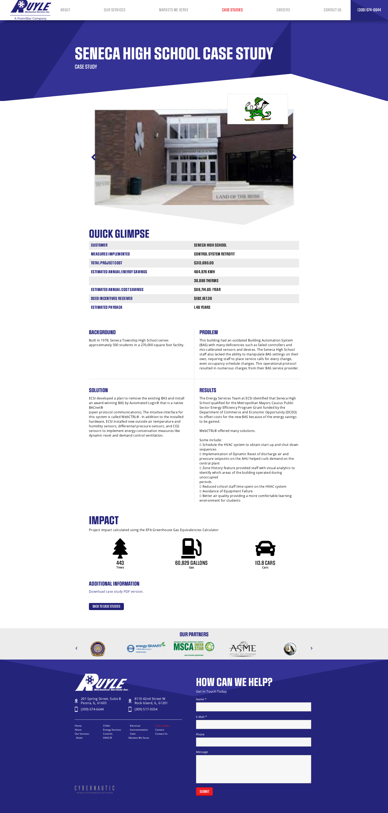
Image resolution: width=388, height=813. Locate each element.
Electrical (135, 725)
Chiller (106, 725)
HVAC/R (107, 737)
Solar (133, 733)
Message (202, 752)
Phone (200, 734)
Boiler (79, 737)
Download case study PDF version (115, 591)
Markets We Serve (173, 10)
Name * (201, 699)
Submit (204, 791)
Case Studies (232, 10)
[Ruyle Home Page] (30, 19)
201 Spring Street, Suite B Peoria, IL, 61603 (101, 701)
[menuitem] (65, 10)
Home (78, 725)
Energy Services (112, 729)
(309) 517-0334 (146, 709)
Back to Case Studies (106, 606)
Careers (283, 10)
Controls (108, 733)
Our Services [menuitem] (114, 10)
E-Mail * (201, 716)
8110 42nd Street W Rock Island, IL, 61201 (151, 701)
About (65, 10)
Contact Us (333, 10)
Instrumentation (139, 729)
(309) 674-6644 (92, 709)
